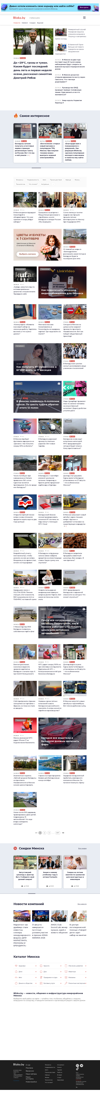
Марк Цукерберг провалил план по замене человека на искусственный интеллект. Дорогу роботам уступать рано (74, 406)
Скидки (32, 23)
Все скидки (82, 848)
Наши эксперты (30, 1078)
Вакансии (30, 1071)
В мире (18, 458)
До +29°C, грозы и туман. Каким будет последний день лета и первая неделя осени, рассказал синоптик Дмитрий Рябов (32, 70)
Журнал (40, 23)
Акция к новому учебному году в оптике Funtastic (25, 874)
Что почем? (70, 126)
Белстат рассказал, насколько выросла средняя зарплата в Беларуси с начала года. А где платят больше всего (24, 669)
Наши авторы (31, 1074)
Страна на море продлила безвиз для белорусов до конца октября (49, 778)
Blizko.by (78, 1080)
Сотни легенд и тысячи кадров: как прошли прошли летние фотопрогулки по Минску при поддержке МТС (73, 217)
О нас (28, 1065)
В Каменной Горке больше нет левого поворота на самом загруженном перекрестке (69, 49)
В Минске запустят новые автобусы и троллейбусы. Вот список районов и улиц (74, 703)
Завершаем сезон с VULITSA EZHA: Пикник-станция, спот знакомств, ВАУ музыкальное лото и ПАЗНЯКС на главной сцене (24, 594)
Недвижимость (33, 180)
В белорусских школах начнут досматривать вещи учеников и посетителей (74, 366)
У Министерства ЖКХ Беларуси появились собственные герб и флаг (23, 629)
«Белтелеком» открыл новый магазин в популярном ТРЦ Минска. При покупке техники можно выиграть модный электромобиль (25, 151)
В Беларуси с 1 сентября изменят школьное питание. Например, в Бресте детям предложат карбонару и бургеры (49, 480)
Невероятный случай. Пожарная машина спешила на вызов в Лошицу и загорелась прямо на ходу (70, 34)
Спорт (59, 1077)
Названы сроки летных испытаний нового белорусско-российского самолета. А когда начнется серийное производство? (49, 705)
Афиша (68, 180)
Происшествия (56, 180)
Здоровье (60, 1080)
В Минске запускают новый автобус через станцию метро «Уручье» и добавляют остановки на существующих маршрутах (74, 519)
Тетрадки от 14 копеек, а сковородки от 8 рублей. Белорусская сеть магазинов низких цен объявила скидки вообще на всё (74, 151)
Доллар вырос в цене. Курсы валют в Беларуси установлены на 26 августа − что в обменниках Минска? (74, 669)
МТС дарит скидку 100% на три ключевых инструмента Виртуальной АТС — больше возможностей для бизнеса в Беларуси (49, 669)
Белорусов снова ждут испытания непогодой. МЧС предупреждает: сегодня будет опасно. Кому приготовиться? (72, 443)
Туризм (59, 1070)
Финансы (19, 180)
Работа (18, 307)
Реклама (29, 1068)
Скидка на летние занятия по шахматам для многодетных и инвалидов (50, 875)
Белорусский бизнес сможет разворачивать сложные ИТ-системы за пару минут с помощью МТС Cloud (48, 519)
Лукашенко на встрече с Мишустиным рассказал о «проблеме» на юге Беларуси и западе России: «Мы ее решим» (49, 217)
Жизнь (43, 126)
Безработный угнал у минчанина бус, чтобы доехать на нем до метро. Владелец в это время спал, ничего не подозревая (24, 558)
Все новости (82, 904)
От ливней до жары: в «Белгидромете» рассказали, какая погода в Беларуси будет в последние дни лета (74, 254)
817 (57, 833)
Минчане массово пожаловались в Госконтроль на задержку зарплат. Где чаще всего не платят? (49, 329)
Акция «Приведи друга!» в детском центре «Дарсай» (75, 874)
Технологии (20, 126)
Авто (44, 180)
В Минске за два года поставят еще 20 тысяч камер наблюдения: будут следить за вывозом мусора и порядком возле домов (70, 64)
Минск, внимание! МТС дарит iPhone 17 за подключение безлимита (23, 740)
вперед (63, 833)
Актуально (30, 31)
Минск (18, 195)
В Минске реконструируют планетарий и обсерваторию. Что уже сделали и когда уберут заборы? (24, 217)
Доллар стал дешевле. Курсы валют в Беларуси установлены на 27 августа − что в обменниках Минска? (74, 480)
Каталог (25, 23)
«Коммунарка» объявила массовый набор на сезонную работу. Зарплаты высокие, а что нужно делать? (25, 329)
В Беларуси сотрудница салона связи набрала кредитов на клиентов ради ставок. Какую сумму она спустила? (50, 558)
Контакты (16, 1080)
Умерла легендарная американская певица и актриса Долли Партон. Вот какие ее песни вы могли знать (49, 594)
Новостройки (31, 1082)
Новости (16, 23)
